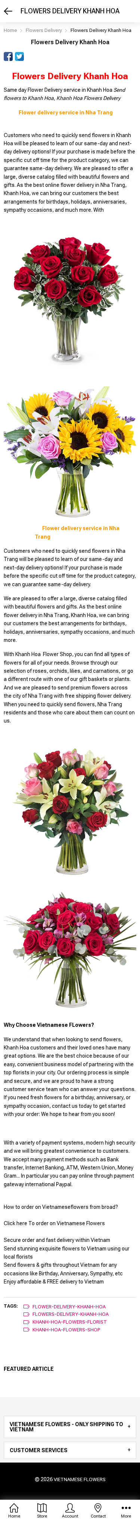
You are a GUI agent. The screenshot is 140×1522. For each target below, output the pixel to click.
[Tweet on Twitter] (19, 56)
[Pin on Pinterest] (30, 56)
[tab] (70, 1427)
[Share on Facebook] (8, 56)
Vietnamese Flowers (80, 1479)
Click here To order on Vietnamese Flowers (54, 1223)
